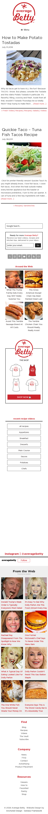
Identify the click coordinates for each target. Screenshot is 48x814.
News (24, 755)
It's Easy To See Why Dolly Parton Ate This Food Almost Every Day (36, 605)
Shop (24, 794)
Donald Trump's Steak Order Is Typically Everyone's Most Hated (11, 605)
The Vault (24, 736)
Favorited (24, 788)
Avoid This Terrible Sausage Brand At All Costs (14, 324)
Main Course (24, 450)
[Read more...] (39, 104)
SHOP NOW (23, 397)
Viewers (24, 782)
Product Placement (24, 767)
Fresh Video (8, 110)
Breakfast (24, 438)
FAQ (24, 758)
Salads (36, 110)
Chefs (24, 469)
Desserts (24, 444)
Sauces (24, 456)
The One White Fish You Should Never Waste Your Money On (11, 708)
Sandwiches (29, 206)
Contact (24, 761)
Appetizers (24, 432)
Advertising (24, 764)
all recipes (24, 426)
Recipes (19, 110)
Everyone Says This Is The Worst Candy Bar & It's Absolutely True (36, 708)
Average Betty (24, 13)
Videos (43, 110)
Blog (24, 727)
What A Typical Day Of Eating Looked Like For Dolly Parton (12, 674)
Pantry (24, 791)
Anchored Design (14, 811)
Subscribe (24, 739)
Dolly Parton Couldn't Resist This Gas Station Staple (35, 674)
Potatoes (24, 462)
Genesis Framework (33, 811)
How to (24, 785)
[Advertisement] (22, 510)
